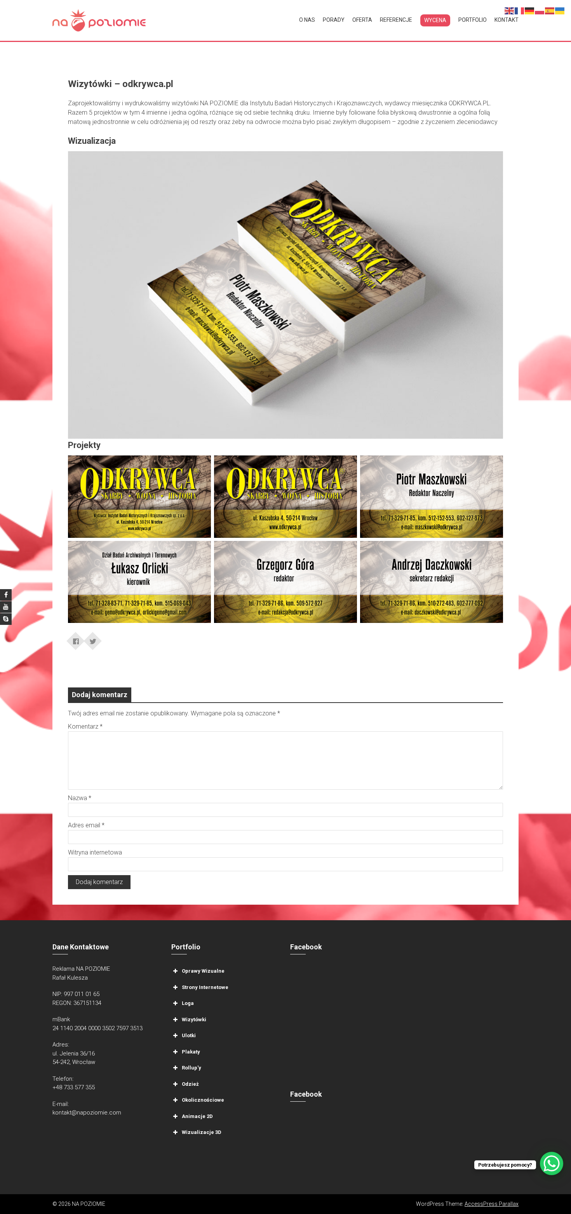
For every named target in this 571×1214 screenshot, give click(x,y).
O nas (307, 20)
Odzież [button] (190, 1084)
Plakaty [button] (191, 1052)
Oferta (362, 20)
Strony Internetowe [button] (205, 987)
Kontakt (506, 20)
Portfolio (472, 20)
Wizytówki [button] (194, 1019)
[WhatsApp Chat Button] (551, 1163)
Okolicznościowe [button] (203, 1100)
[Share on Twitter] (93, 638)
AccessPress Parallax (492, 1204)
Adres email (86, 825)
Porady (334, 20)
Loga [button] (188, 1003)
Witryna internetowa (95, 852)
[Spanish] (550, 10)
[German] (530, 10)
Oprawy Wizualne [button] (203, 971)
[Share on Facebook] (76, 638)
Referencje (396, 20)
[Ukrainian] (560, 10)
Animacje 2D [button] (197, 1116)
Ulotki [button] (189, 1035)
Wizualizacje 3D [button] (201, 1132)
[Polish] (540, 10)
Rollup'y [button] (191, 1068)
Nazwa (79, 798)
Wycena (435, 20)
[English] (510, 10)
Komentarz (85, 726)
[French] (520, 10)
